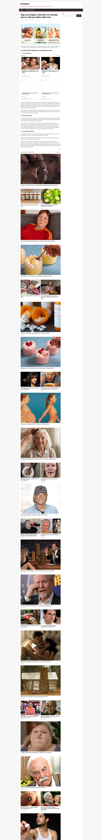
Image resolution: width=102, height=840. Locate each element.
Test (36, 19)
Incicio (21, 9)
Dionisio (32, 19)
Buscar (63, 13)
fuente (59, 149)
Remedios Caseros (30, 9)
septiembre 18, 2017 (25, 19)
